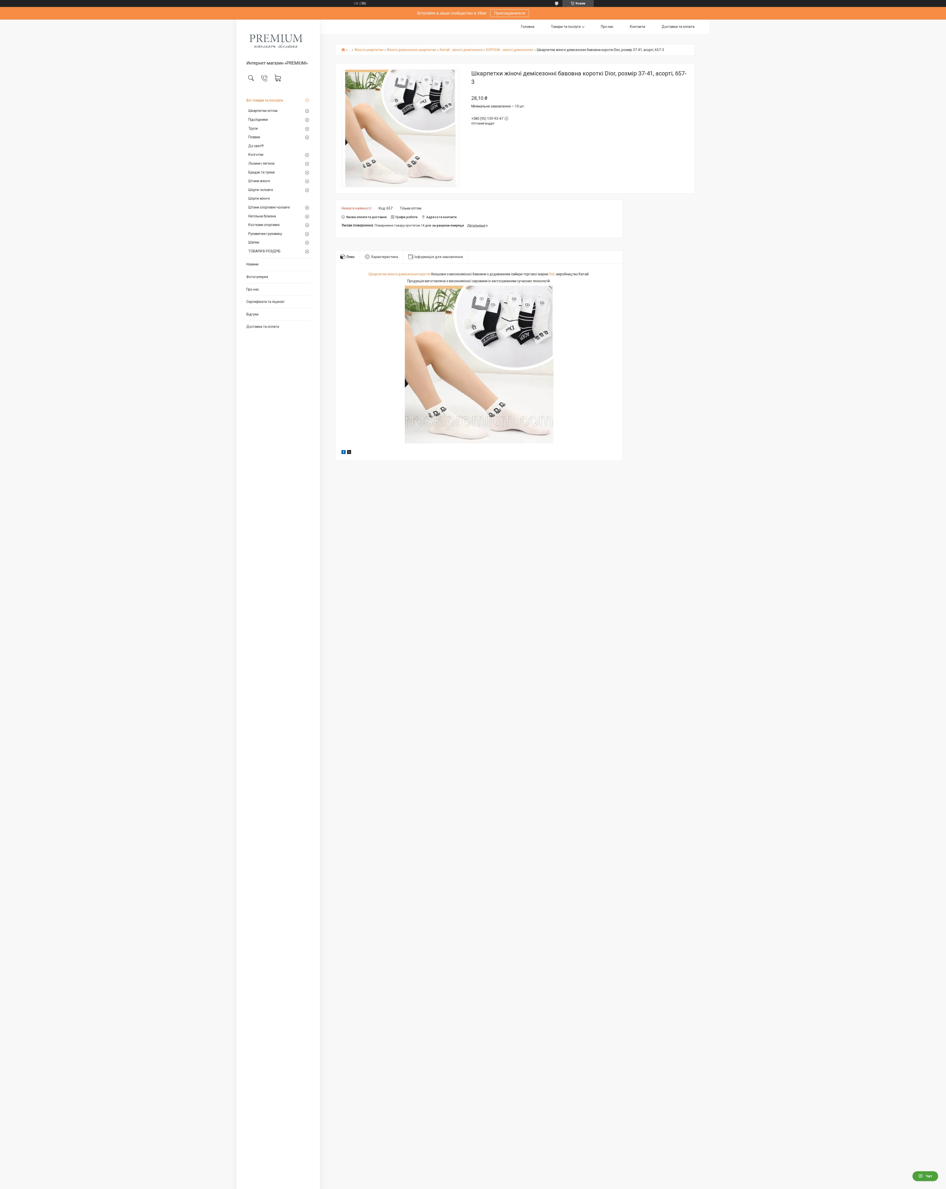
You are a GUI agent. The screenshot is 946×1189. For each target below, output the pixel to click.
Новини (252, 264)
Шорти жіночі (259, 198)
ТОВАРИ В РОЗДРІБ (264, 251)
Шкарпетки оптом (262, 111)
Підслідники (258, 120)
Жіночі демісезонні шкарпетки (411, 50)
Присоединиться (509, 13)
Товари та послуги (566, 27)
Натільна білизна (262, 216)
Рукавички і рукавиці (265, 234)
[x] (349, 453)
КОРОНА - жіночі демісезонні (509, 50)
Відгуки (252, 314)
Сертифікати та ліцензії (265, 302)
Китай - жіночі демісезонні (461, 50)
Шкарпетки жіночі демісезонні (393, 274)
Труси (253, 128)
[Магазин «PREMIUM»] (278, 40)
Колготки (255, 155)
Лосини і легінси (261, 163)
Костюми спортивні (264, 225)
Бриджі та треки (261, 172)
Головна (527, 27)
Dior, (552, 274)
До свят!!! (256, 146)
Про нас (252, 289)
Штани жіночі (259, 181)
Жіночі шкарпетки (368, 50)
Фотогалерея (257, 277)
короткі (424, 274)
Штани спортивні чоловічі (269, 207)
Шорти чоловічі (260, 190)
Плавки (254, 137)
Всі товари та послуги (264, 100)
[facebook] (343, 453)
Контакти (637, 27)
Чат (929, 1176)
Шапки (253, 242)
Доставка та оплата (262, 327)
